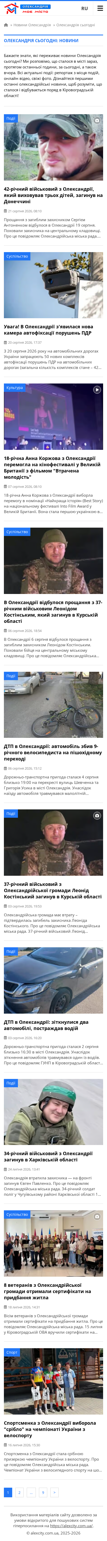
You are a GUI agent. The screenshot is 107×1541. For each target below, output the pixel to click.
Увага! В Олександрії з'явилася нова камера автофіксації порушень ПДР (48, 329)
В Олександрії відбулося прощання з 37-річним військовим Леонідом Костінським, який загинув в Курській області (53, 611)
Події (10, 118)
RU (84, 8)
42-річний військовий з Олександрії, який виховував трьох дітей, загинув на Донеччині (53, 195)
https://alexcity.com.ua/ (71, 1525)
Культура (14, 387)
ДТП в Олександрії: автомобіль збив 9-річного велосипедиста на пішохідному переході (53, 752)
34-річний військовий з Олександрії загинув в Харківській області (48, 1156)
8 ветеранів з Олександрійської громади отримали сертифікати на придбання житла (47, 1291)
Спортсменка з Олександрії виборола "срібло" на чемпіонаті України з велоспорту (50, 1429)
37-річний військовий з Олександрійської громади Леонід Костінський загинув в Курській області (53, 890)
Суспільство (17, 256)
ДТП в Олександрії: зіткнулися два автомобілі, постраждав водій (46, 1025)
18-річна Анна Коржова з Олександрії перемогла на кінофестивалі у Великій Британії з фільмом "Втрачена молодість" (52, 467)
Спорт (11, 1352)
